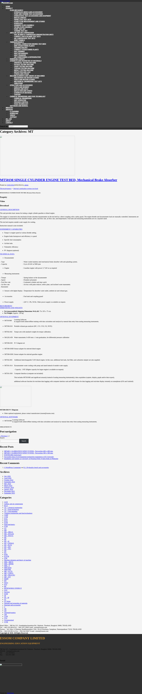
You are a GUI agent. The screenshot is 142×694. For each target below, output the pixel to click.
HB (5, 530)
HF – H (6, 541)
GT (5, 528)
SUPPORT (13, 117)
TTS (5, 618)
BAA (6, 506)
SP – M (6, 597)
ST (5, 599)
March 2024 (8, 486)
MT (5, 581)
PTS (5, 584)
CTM (6, 517)
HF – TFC (7, 549)
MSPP (6, 579)
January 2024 (8, 489)
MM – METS (8, 562)
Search (2, 438)
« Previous (3, 436)
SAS (5, 590)
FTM (6, 526)
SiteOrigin (10, 693)
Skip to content (5, 1)
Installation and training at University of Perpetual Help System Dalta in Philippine (31, 459)
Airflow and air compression (13, 504)
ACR (6, 502)
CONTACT (9, 123)
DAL (6, 519)
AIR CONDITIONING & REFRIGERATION (27, 57)
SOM (6, 594)
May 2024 (7, 484)
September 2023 (9, 493)
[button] (9, 210)
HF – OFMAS (9, 543)
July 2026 (7, 476)
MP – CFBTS (8, 573)
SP (5, 596)
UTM (6, 622)
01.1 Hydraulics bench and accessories (36, 467)
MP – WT (7, 577)
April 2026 (7, 478)
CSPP (6, 515)
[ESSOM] (7, 3)
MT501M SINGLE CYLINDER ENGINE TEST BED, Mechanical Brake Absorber (58, 180)
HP (5, 551)
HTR (6, 554)
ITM (5, 558)
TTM (6, 616)
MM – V (7, 566)
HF (5, 539)
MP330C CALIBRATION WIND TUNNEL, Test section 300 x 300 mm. (28, 453)
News (6, 582)
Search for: (4, 126)
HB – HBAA (8, 532)
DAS (6, 521)
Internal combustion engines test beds (25, 188)
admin (26, 185)
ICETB (6, 556)
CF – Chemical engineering (13, 507)
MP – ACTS (8, 571)
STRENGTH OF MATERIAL (23, 93)
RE (5, 586)
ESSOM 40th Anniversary (13, 455)
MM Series (7, 567)
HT (5, 552)
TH (5, 611)
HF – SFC (7, 547)
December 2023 (9, 491)
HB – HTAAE (9, 534)
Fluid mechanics (9, 524)
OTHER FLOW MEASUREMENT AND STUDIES (29, 21)
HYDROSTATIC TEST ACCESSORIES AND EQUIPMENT (32, 16)
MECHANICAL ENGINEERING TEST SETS (28, 81)
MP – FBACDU (9, 575)
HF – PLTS (8, 545)
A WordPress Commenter (12, 467)
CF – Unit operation (10, 511)
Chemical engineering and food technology (18, 513)
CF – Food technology (11, 509)
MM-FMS (7, 569)
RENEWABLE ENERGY (13, 588)
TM (5, 614)
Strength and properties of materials (15, 603)
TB (5, 609)
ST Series (7, 601)
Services (7, 592)
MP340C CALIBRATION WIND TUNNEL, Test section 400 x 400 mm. (28, 451)
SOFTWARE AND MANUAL (19, 106)
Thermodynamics (5, 188)
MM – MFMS (9, 564)
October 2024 (8, 480)
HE (5, 537)
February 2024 (9, 487)
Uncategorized (9, 620)
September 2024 (9, 482)
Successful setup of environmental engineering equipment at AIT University (29, 457)
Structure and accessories (12, 605)
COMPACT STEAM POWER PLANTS (26, 50)
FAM (6, 522)
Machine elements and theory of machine (17, 560)
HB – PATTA (8, 536)
